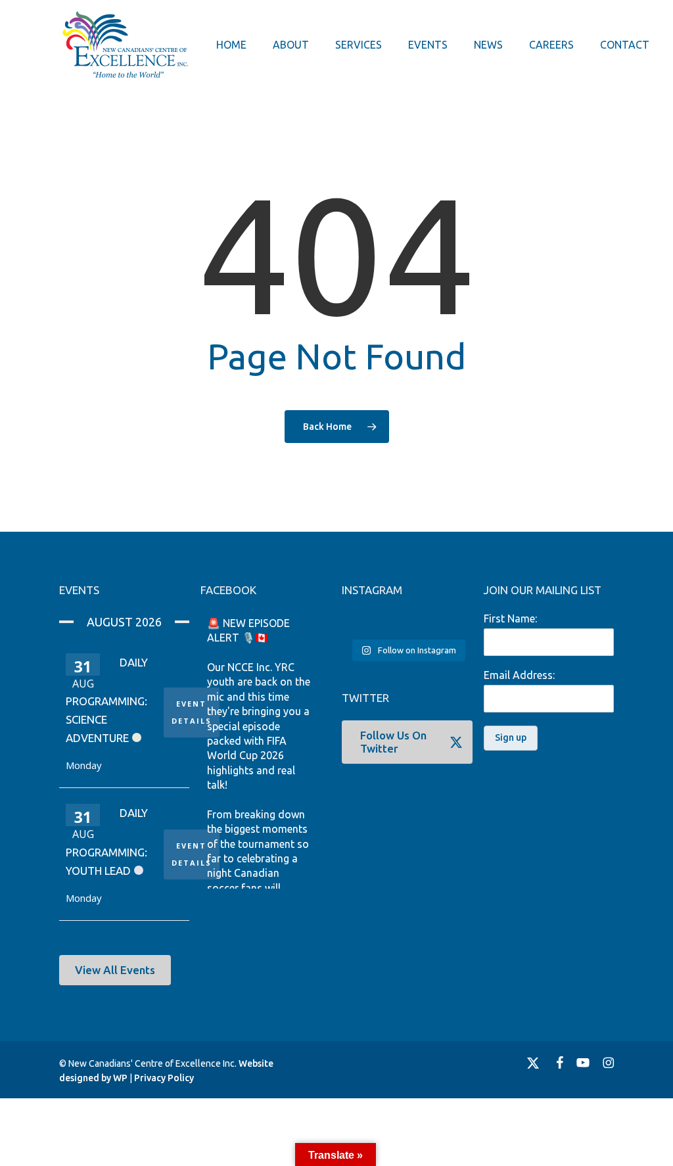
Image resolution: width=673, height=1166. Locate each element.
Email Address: (519, 675)
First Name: (510, 618)
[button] (115, 970)
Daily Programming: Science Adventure (107, 700)
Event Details (192, 712)
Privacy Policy (164, 1078)
